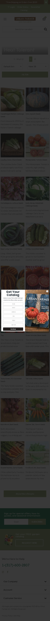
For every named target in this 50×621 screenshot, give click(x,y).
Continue (13, 329)
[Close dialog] (47, 291)
